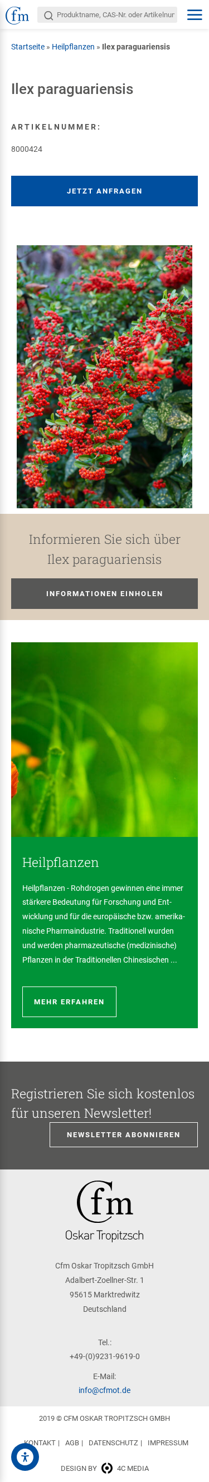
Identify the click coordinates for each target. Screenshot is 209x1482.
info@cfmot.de (104, 1390)
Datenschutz (113, 1443)
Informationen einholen (104, 593)
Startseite (28, 46)
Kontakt (40, 1443)
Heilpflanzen (73, 46)
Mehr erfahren (69, 1002)
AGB (72, 1443)
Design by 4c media (105, 1468)
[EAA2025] (25, 1457)
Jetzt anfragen (105, 191)
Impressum (168, 1443)
